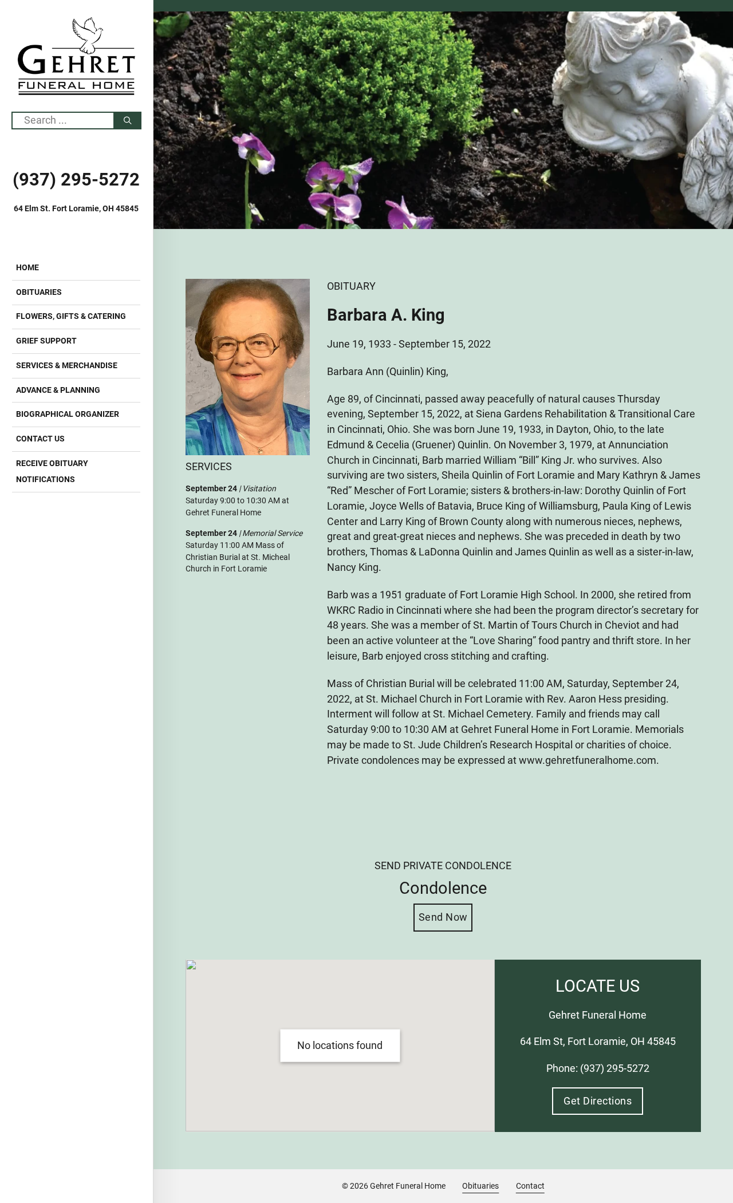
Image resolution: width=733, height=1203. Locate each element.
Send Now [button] (443, 917)
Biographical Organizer (67, 414)
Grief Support (46, 340)
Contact (530, 1185)
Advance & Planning (58, 390)
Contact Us (40, 438)
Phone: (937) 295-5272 (597, 1068)
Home (27, 267)
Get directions (597, 1101)
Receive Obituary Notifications (52, 471)
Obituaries (39, 292)
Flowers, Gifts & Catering (71, 316)
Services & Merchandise (66, 365)
